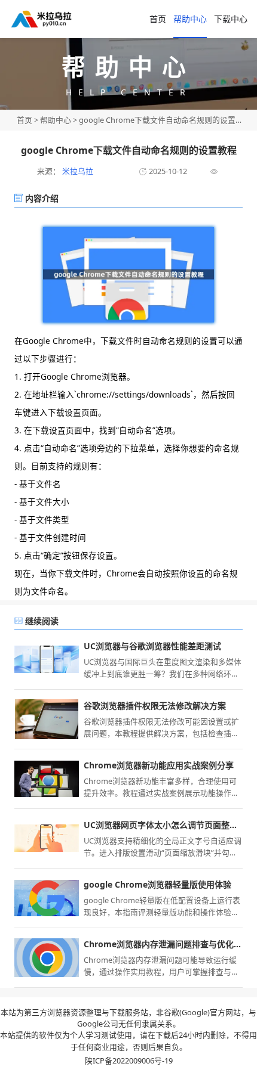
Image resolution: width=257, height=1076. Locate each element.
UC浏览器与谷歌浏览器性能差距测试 (152, 646)
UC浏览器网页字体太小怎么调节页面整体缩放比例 (163, 824)
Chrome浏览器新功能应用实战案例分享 (159, 765)
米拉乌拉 (76, 171)
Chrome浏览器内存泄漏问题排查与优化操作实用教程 (163, 944)
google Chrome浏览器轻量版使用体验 (157, 884)
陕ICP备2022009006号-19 (129, 1060)
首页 (157, 18)
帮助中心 (190, 18)
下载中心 (230, 18)
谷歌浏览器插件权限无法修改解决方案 (155, 705)
